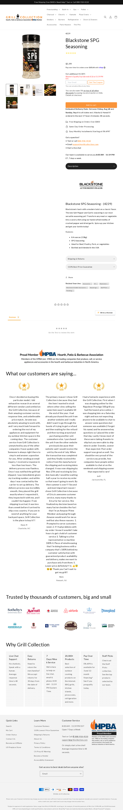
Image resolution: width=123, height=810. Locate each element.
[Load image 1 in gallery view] (12, 90)
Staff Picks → (105, 287)
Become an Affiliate (14, 743)
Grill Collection (64, 794)
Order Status (11, 735)
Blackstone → (104, 284)
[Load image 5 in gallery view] (12, 103)
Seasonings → (94, 287)
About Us (38, 739)
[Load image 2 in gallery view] (24, 90)
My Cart (9, 730)
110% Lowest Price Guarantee (46, 730)
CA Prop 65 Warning (42, 751)
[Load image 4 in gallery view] (50, 90)
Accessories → (87, 284)
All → (95, 284)
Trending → (70, 290)
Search (9, 726)
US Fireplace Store (13, 747)
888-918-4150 (84, 141)
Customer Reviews (41, 726)
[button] (53, 9)
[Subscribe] (80, 774)
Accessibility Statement (44, 760)
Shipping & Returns (42, 735)
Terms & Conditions (42, 747)
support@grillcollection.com (85, 144)
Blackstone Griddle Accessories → (76, 287)
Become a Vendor (41, 756)
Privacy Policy (39, 743)
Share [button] (70, 277)
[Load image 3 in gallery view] (37, 90)
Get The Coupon (96, 82)
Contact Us (10, 739)
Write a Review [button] (106, 313)
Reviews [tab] (12, 317)
